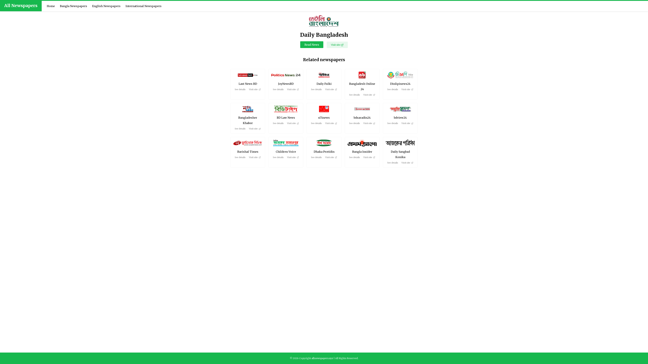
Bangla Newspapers (73, 6)
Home (51, 6)
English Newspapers (106, 6)
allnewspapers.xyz (322, 358)
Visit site (335, 44)
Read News (311, 44)
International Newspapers (143, 6)
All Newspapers (20, 5)
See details (240, 89)
